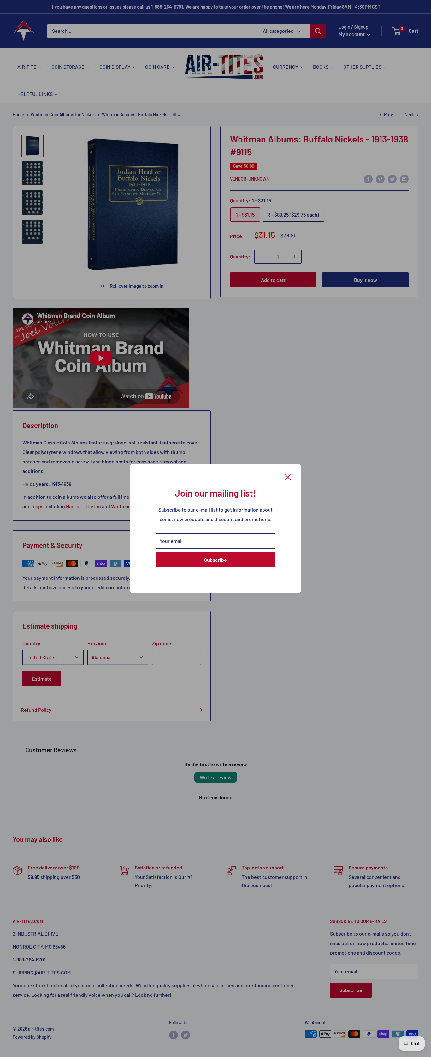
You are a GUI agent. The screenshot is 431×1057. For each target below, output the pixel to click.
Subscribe (215, 560)
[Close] (288, 476)
